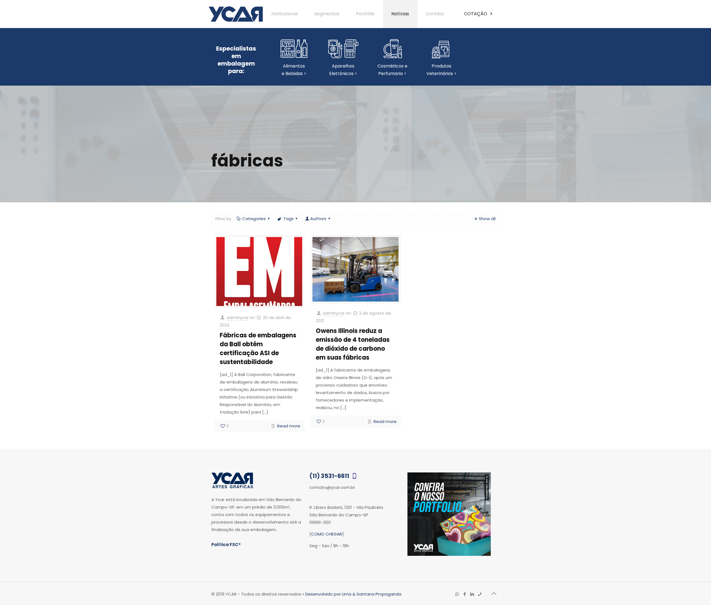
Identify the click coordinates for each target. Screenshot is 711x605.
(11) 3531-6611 (329, 476)
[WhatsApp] (457, 594)
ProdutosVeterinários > (441, 70)
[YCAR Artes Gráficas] (235, 14)
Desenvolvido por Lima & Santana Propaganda (353, 594)
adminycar (238, 317)
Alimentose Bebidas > (294, 70)
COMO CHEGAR (326, 534)
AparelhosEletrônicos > (343, 70)
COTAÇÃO (476, 14)
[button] (695, 589)
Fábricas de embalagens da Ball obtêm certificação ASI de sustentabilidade (258, 348)
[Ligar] (479, 594)
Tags (288, 218)
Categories (254, 218)
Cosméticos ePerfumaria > (392, 70)
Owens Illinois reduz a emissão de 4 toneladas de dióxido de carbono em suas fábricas (353, 344)
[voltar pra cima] (494, 593)
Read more (288, 426)
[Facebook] (464, 594)
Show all (487, 218)
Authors (318, 218)
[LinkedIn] (472, 594)
